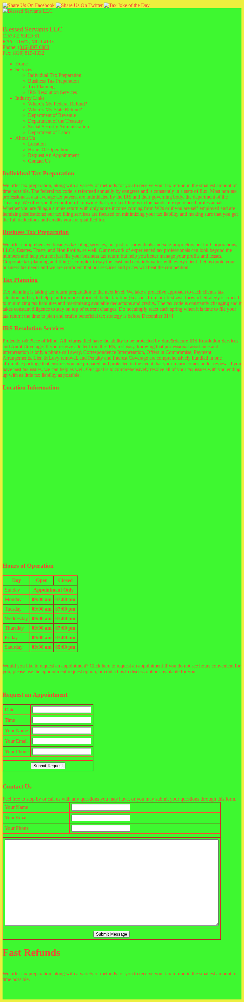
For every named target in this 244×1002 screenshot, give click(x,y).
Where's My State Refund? (55, 109)
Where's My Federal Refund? (57, 103)
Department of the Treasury (55, 121)
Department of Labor (49, 132)
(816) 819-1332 (28, 53)
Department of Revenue (52, 115)
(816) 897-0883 (33, 47)
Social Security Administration (58, 126)
